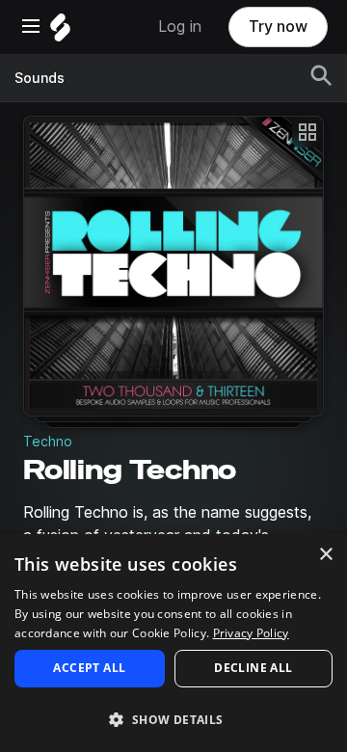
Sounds (39, 78)
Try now (278, 26)
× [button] (325, 555)
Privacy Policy (251, 633)
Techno (47, 441)
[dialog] (173, 643)
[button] (173, 719)
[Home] (60, 32)
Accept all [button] (89, 667)
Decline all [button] (253, 667)
